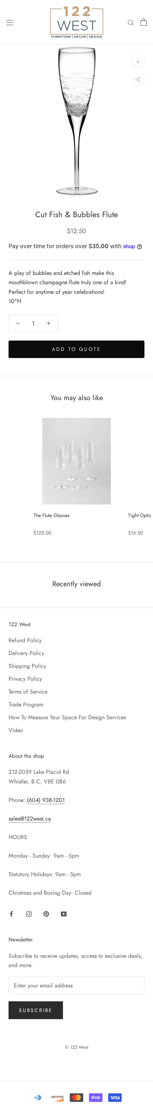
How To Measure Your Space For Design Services (67, 717)
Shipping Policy (27, 666)
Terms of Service (28, 692)
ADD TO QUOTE (76, 349)
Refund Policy (25, 640)
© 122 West (76, 1047)
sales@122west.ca (30, 818)
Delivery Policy (26, 653)
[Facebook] (11, 913)
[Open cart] (144, 22)
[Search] (131, 22)
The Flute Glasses (51, 515)
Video (16, 730)
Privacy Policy (25, 679)
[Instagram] (29, 913)
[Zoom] (138, 61)
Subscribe (36, 1010)
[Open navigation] (10, 22)
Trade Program (26, 704)
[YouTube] (64, 913)
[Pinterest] (46, 913)
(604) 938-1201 (46, 800)
